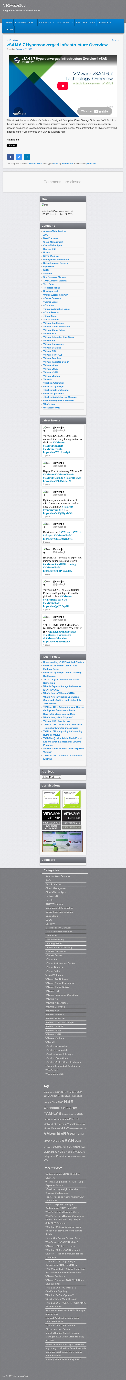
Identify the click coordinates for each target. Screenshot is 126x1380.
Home (9, 22)
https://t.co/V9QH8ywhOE (58, 513)
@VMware (49, 635)
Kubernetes (72, 1096)
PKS (63, 1108)
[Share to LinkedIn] (27, 159)
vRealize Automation (53, 383)
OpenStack (48, 266)
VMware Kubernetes (53, 344)
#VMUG (77, 532)
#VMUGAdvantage (66, 564)
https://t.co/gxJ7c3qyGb (56, 606)
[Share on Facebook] (10, 159)
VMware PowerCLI (52, 355)
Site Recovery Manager (55, 277)
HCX (55, 1096)
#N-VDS (62, 599)
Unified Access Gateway (55, 295)
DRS (80, 1092)
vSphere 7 (67, 1151)
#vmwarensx (50, 599)
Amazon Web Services (54, 231)
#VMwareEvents (52, 449)
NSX (69, 1101)
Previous (12, 40)
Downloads (105, 22)
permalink (91, 163)
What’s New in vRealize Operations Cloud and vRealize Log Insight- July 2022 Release (62, 700)
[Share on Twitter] (19, 159)
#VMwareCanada (53, 477)
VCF (64, 1119)
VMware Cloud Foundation (56, 326)
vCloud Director (51, 312)
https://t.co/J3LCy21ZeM (57, 481)
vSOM (78, 1141)
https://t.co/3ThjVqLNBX (57, 570)
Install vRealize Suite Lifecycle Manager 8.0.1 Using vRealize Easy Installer (64, 1337)
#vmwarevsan (50, 510)
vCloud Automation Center (56, 309)
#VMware (58, 442)
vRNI (81, 1134)
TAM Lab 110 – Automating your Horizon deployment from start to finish (64, 1231)
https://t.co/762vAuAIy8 (56, 452)
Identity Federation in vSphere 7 (63, 1359)
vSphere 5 (48, 1147)
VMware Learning (52, 348)
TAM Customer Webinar (55, 280)
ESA (45, 1096)
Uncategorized (50, 291)
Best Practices (85, 22)
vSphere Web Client (77, 1156)
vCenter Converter (52, 298)
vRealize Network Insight (55, 390)
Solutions (63, 23)
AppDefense (49, 1092)
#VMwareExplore (53, 445)
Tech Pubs (48, 284)
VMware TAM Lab (52, 358)
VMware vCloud (51, 365)
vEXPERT (81, 1124)
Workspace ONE (51, 407)
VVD (46, 1160)
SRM (74, 1108)
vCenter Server (50, 302)
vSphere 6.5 (77, 1146)
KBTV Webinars (51, 256)
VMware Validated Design (56, 362)
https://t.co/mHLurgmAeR (58, 538)
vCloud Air (48, 305)
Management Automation (56, 259)
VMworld (47, 379)
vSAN (56, 163)
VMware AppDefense (53, 323)
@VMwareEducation (55, 638)
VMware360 (14, 5)
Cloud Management (53, 242)
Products (44, 23)
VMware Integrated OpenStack (58, 337)
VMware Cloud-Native (54, 330)
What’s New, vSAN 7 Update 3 (58, 717)
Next (115, 40)
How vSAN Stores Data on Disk (59, 714)
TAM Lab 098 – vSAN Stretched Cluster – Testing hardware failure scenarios (64, 1254)
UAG (80, 1113)
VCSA (68, 1124)
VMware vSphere (51, 376)
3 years (46, 455)
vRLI (73, 1134)
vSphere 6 (60, 1146)
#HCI (62, 510)
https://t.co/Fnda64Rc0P (56, 641)
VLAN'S (65, 1128)
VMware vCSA (50, 369)
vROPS (48, 1141)
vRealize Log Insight (53, 386)
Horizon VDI (49, 249)
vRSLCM (57, 1141)
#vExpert (48, 535)
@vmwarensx (63, 635)
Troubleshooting (51, 288)
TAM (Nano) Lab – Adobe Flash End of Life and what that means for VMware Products (62, 741)
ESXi (50, 1096)
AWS (45, 235)
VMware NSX (49, 351)
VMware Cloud (23, 23)
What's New (49, 404)
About (9, 29)
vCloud (73, 1119)
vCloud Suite (49, 316)
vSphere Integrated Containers (58, 400)
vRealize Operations (53, 393)
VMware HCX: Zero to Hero (56, 721)
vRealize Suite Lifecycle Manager (60, 397)
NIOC (60, 1102)
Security (47, 273)
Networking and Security (55, 263)
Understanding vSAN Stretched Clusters (63, 662)
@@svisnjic (59, 430)
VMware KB (49, 340)
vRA (65, 1133)
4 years (46, 573)
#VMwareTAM (72, 477)
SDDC (46, 270)
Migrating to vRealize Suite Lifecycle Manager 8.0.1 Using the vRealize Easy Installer (65, 1352)
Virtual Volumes (51, 319)
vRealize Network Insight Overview (64, 1344)
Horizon (62, 1096)
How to (46, 252)
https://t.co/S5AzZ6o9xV (63, 631)
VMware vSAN (35, 163)
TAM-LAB (52, 1113)
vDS (74, 1124)
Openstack (52, 1108)
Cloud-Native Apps (52, 245)
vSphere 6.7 (51, 1151)
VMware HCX (49, 333)
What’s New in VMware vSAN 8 (58, 693)
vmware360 (67, 163)
